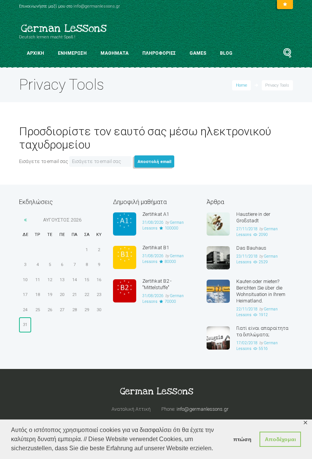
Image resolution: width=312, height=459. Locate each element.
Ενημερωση (72, 53)
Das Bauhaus (251, 248)
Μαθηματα (114, 53)
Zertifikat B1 (155, 247)
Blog (226, 53)
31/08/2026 (153, 222)
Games (197, 53)
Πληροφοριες (159, 53)
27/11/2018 (247, 229)
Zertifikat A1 (155, 214)
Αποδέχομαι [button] (280, 439)
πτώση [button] (242, 439)
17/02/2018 (247, 343)
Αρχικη (35, 53)
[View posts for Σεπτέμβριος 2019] (25, 220)
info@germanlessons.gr (96, 6)
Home (241, 85)
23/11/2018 (247, 256)
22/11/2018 (247, 309)
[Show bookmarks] (285, 4)
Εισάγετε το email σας (43, 161)
